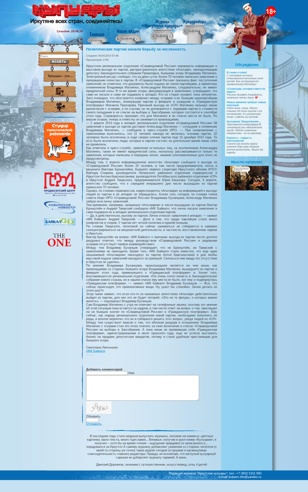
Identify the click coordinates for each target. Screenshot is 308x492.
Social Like (90, 355)
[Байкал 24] (59, 224)
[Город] (59, 195)
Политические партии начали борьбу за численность (136, 49)
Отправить (94, 424)
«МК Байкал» (95, 351)
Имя (131, 373)
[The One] (59, 249)
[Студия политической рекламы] (59, 161)
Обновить (93, 416)
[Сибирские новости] (59, 212)
